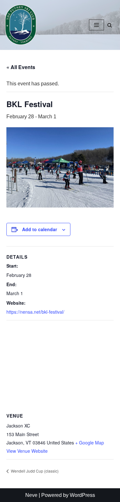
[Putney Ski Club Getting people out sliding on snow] (22, 24)
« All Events (20, 67)
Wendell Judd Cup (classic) (34, 471)
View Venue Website (27, 451)
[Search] (109, 25)
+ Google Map (89, 442)
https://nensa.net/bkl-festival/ (35, 312)
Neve (31, 495)
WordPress (82, 495)
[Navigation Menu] (96, 25)
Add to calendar (39, 229)
